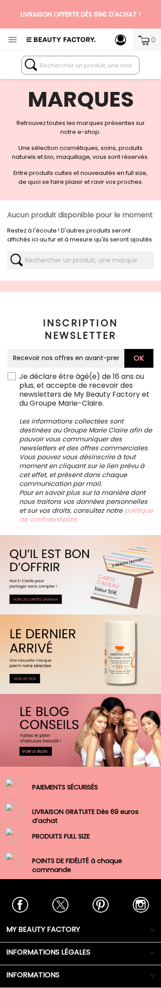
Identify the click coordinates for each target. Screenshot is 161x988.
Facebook (20, 905)
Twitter (60, 905)
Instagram (141, 905)
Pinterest (100, 905)
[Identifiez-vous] (120, 39)
